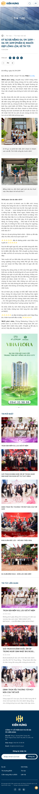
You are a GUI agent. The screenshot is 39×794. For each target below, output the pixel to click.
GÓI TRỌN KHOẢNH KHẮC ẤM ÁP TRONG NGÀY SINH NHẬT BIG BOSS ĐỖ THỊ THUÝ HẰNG (18, 650)
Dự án (3, 767)
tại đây (32, 76)
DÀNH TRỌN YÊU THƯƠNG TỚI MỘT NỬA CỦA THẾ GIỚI (18, 691)
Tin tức (9, 36)
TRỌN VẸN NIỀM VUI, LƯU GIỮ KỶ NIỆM (19, 611)
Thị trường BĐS (6, 771)
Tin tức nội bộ (20, 36)
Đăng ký (31, 756)
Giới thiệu (24, 767)
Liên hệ (23, 774)
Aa (8, 63)
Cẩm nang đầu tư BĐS (9, 774)
